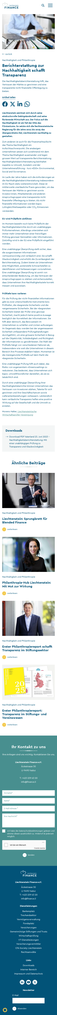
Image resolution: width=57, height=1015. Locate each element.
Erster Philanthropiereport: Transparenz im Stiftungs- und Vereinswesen (24, 714)
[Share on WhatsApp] (27, 104)
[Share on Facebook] (5, 104)
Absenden (21, 1009)
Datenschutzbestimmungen (31, 831)
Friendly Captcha (39, 848)
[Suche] (43, 6)
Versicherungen (29, 928)
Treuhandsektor (28, 915)
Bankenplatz (28, 911)
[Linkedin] (22, 982)
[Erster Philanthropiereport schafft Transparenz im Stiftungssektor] (28, 618)
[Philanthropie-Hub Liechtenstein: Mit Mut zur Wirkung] (28, 554)
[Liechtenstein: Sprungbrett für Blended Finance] (28, 490)
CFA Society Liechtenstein (28, 948)
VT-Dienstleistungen (28, 940)
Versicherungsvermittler (28, 944)
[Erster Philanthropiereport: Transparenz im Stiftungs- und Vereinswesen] (28, 682)
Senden (31, 855)
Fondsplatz (28, 923)
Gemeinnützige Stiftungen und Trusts (28, 932)
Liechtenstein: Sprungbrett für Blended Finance (24, 520)
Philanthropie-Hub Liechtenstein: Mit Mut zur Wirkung (26, 584)
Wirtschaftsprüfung (28, 936)
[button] (5, 1010)
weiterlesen (12, 529)
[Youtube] (28, 982)
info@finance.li (28, 782)
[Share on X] (12, 104)
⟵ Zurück (7, 54)
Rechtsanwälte (28, 952)
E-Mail (15, 995)
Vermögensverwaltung (28, 919)
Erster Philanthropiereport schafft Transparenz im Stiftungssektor (27, 648)
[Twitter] (35, 982)
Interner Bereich (28, 969)
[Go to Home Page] (10, 5)
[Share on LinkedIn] (19, 104)
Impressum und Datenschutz (28, 974)
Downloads (28, 965)
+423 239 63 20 (29, 778)
